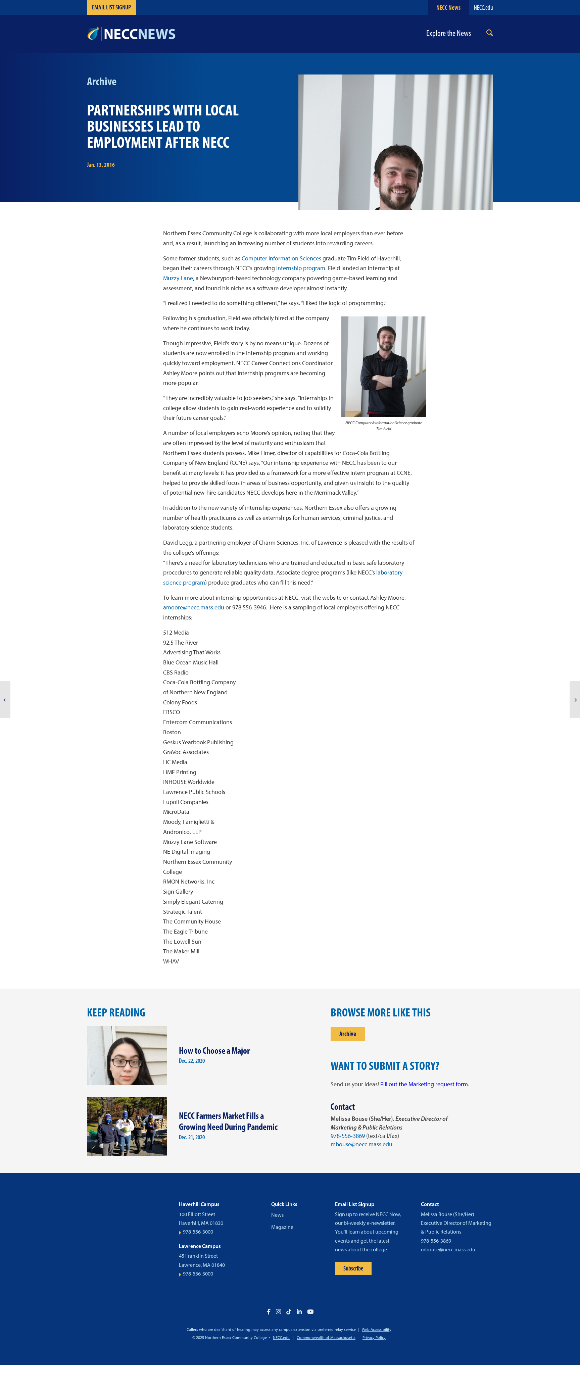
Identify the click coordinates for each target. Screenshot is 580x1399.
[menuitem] (489, 34)
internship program (300, 268)
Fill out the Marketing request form (424, 1084)
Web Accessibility (376, 1329)
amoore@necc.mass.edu (193, 607)
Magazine (282, 1227)
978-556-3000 (198, 1232)
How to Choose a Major (214, 1050)
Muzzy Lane (178, 278)
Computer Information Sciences (281, 258)
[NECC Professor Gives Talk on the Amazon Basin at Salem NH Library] (575, 699)
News (277, 1215)
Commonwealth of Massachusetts (326, 1337)
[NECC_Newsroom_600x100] (131, 34)
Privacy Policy (374, 1337)
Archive (347, 1034)
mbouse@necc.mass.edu (361, 1144)
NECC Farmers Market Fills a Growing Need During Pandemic (228, 1121)
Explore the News (448, 33)
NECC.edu (483, 7)
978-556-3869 (348, 1136)
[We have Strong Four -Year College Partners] (5, 699)
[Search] (489, 34)
